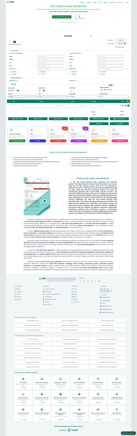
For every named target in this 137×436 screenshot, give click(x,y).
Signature (121, 140)
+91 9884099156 (106, 301)
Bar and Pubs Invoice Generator (70, 371)
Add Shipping (80, 118)
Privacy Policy (48, 295)
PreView (100, 123)
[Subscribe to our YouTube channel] (99, 285)
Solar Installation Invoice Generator (107, 366)
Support (106, 2)
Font (40, 94)
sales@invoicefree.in (107, 313)
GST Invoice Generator (32, 343)
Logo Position (42, 88)
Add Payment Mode (100, 118)
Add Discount (39, 118)
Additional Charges (18, 118)
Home (74, 293)
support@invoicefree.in (108, 316)
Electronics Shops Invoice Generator (33, 361)
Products (82, 2)
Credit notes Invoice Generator (32, 357)
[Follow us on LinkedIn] (91, 285)
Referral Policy (48, 300)
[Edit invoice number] (90, 36)
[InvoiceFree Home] (42, 282)
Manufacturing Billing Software (70, 324)
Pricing (95, 2)
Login (128, 2)
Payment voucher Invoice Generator (107, 343)
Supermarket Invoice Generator (33, 352)
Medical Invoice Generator (70, 347)
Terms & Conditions (18, 140)
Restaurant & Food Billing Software (70, 329)
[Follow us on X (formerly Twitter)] (88, 285)
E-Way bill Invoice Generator (70, 357)
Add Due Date (120, 47)
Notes (38, 140)
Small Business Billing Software (107, 334)
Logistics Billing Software (107, 329)
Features (89, 2)
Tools (100, 2)
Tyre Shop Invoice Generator (32, 371)
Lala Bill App (17, 293)
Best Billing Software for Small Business (107, 371)
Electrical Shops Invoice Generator (107, 357)
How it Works (48, 308)
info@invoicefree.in (107, 310)
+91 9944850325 (106, 304)
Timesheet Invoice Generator (70, 343)
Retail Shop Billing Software (107, 324)
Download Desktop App (62, 17)
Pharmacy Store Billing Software (70, 334)
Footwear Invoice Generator (70, 366)
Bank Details (100, 140)
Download (120, 123)
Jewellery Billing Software (32, 324)
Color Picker (72, 88)
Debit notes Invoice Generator (107, 352)
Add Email (103, 72)
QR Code (59, 140)
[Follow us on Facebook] (84, 285)
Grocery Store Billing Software (32, 334)
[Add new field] (67, 69)
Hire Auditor (17, 298)
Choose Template (104, 87)
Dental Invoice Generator (32, 366)
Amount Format (104, 94)
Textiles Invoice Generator (70, 352)
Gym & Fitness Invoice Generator (107, 347)
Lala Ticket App (18, 295)
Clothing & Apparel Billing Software (32, 329)
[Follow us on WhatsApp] (80, 285)
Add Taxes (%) (59, 118)
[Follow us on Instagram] (95, 285)
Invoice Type (11, 88)
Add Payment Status (120, 118)
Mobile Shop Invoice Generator (107, 361)
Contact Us (113, 2)
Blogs (74, 300)
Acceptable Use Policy (50, 303)
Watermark (79, 140)
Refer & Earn (121, 2)
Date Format (72, 94)
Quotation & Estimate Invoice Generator (32, 347)
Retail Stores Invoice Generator (70, 361)
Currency (10, 94)
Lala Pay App (17, 300)
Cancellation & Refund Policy (52, 298)
